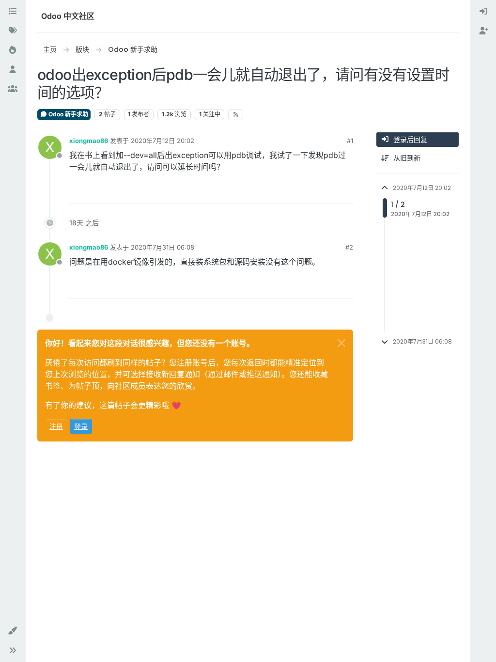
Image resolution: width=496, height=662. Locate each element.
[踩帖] (345, 191)
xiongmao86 (88, 140)
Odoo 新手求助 (67, 114)
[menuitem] (483, 11)
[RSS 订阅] (235, 114)
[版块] (12, 11)
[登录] (483, 11)
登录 (81, 426)
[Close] (341, 343)
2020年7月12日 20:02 (162, 140)
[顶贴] (310, 191)
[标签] (12, 31)
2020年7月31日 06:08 (162, 247)
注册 (56, 426)
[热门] (12, 50)
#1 (350, 140)
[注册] (483, 31)
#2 (349, 247)
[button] (12, 631)
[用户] (12, 70)
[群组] (12, 89)
